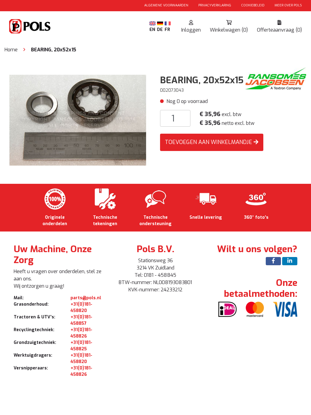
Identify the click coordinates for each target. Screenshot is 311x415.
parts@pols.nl (85, 298)
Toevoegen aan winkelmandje (209, 142)
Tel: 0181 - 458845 (155, 275)
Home (11, 49)
